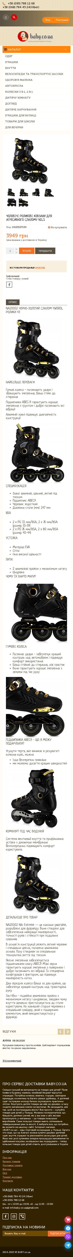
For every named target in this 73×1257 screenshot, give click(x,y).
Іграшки (11, 62)
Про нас (7, 1157)
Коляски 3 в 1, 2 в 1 (19, 91)
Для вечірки (14, 127)
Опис (12, 302)
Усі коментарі (12, 1060)
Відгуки (7, 1169)
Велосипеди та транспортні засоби (34, 74)
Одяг (9, 56)
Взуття (10, 68)
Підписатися (59, 1233)
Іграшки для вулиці (20, 115)
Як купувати (58, 227)
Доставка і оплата (12, 1165)
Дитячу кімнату (18, 97)
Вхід (47, 20)
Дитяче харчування (20, 109)
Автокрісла (14, 85)
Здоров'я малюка (19, 80)
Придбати (45, 251)
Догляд (11, 103)
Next (67, 1032)
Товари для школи (20, 121)
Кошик (26, 251)
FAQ (5, 1173)
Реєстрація (62, 20)
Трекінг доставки (12, 1177)
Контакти (8, 1181)
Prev (61, 1032)
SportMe (40, 268)
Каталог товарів (11, 1161)
